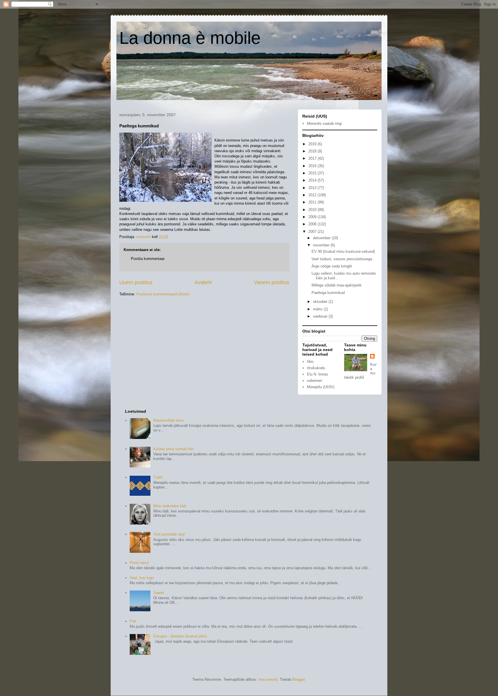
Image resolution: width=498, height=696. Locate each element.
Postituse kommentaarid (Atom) (162, 294)
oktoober (321, 301)
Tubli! (158, 477)
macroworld (268, 679)
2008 (313, 224)
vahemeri (314, 380)
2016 (313, 166)
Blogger (298, 679)
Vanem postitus (271, 282)
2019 (313, 144)
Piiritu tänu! (139, 563)
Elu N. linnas (317, 374)
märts (318, 309)
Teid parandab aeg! (169, 534)
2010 (313, 210)
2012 (313, 195)
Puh (133, 621)
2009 (313, 217)
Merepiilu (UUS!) (320, 387)
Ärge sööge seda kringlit (332, 266)
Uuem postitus (135, 282)
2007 (313, 231)
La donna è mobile (190, 38)
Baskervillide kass (168, 420)
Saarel (158, 593)
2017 (313, 158)
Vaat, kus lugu (142, 578)
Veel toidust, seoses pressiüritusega (342, 259)
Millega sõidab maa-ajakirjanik (337, 285)
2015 (313, 173)
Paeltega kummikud (328, 293)
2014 (313, 180)
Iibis (310, 361)
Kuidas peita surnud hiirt (173, 449)
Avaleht (203, 282)
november (322, 245)
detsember (322, 238)
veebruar (321, 316)
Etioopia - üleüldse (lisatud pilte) (180, 636)
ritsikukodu (316, 368)
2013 (313, 188)
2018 (313, 151)
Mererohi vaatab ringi (324, 123)
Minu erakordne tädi (169, 506)
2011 (313, 202)
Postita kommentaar (148, 258)
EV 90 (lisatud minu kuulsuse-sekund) (343, 251)
